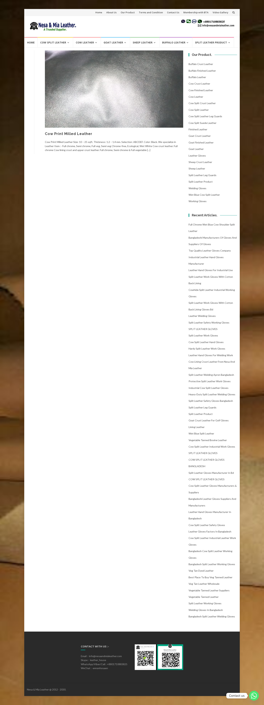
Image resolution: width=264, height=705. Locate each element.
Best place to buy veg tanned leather (210, 577)
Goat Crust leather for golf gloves (209, 420)
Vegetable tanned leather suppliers (209, 590)
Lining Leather (197, 427)
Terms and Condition (151, 12)
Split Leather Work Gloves (203, 335)
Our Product (128, 12)
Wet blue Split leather (201, 433)
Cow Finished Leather (201, 90)
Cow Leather (85, 42)
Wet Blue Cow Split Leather (204, 194)
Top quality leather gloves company (210, 250)
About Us (111, 12)
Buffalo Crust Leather (201, 64)
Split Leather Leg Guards (202, 175)
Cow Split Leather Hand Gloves (206, 342)
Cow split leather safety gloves (207, 525)
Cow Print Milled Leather (68, 134)
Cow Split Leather (53, 42)
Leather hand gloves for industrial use (211, 270)
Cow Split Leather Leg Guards (205, 116)
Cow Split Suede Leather (202, 122)
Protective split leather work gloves (210, 381)
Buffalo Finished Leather (202, 70)
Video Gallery (220, 12)
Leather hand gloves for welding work (211, 355)
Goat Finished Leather (201, 142)
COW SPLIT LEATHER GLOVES (206, 479)
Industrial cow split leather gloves (208, 387)
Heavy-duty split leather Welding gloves (212, 394)
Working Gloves (198, 201)
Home (98, 12)
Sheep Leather (142, 42)
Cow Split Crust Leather (202, 103)
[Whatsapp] (254, 696)
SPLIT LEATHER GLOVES (203, 329)
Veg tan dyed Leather (201, 570)
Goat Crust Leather (200, 135)
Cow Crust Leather (199, 83)
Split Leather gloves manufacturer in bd (211, 472)
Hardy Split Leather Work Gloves (207, 348)
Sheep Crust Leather (200, 162)
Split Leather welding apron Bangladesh (211, 374)
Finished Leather (198, 129)
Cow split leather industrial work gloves (212, 446)
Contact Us (173, 12)
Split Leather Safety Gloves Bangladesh (211, 400)
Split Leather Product (211, 42)
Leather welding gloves (202, 315)
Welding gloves (197, 188)
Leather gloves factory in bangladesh (210, 531)
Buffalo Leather (173, 42)
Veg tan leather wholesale (204, 583)
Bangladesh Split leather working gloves (212, 564)
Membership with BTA (196, 12)
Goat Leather (113, 42)
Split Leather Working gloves (205, 603)
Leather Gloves (197, 155)
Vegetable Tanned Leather (204, 596)
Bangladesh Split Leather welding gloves (212, 616)
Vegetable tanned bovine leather (208, 440)
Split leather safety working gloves (209, 322)
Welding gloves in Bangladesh (206, 609)
